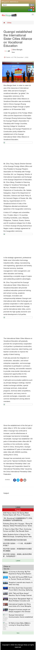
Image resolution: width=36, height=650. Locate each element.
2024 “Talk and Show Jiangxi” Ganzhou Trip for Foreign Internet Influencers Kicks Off (20, 594)
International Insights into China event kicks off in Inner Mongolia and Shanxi (20, 605)
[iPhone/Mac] (31, 7)
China (9, 22)
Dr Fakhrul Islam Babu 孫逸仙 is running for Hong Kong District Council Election (19, 624)
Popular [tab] (18, 510)
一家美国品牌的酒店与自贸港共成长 (15, 540)
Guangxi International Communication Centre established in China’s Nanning (21, 616)
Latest (18, 560)
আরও (18, 633)
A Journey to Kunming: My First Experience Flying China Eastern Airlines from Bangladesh (20, 573)
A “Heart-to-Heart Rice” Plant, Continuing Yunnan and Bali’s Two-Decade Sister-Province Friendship (17, 530)
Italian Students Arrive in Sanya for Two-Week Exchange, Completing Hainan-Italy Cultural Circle (17, 535)
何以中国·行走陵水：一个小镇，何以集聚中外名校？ (17, 544)
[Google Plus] (33, 10)
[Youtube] (33, 7)
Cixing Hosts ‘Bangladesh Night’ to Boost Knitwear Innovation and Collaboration (21, 600)
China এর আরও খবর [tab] (7, 567)
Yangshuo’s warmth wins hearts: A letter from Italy (20, 583)
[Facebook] (29, 10)
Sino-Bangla (17, 49)
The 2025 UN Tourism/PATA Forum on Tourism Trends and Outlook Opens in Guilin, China (20, 578)
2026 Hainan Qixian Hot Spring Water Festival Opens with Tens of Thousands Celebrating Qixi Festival (16, 514)
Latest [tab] (18, 507)
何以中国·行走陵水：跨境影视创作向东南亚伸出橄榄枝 (17, 550)
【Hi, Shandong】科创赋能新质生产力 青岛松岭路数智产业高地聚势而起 (17, 519)
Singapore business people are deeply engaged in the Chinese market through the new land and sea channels (20, 610)
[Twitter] (31, 10)
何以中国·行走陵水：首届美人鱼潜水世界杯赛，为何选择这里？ (17, 555)
